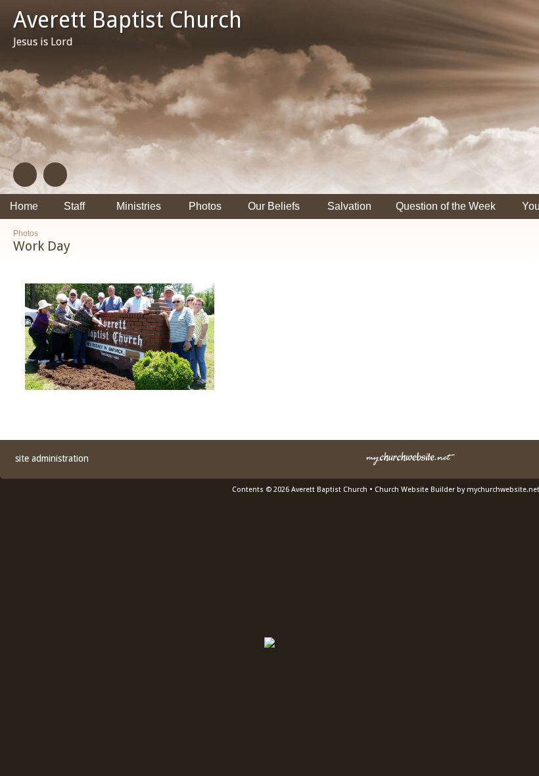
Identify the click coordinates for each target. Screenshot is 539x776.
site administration (52, 458)
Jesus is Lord (43, 42)
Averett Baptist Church (127, 20)
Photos (25, 233)
